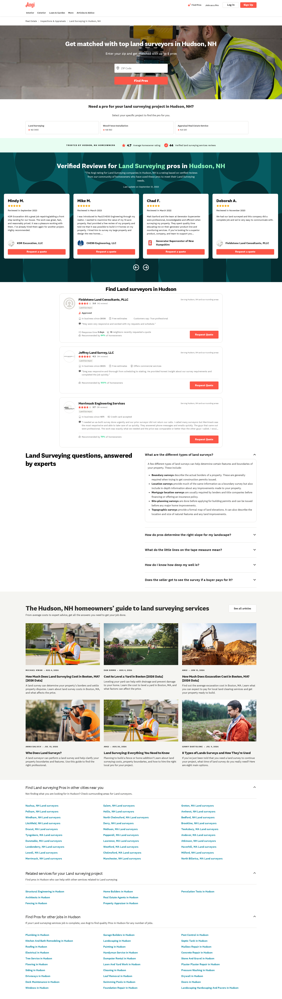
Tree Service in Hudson (38, 958)
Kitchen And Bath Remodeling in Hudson (49, 941)
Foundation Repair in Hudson (120, 988)
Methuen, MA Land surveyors (120, 829)
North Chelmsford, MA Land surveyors (126, 817)
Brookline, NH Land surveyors (199, 823)
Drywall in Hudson (192, 976)
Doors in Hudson (191, 982)
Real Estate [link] (31, 21)
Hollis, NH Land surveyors (118, 811)
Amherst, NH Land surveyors (198, 811)
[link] (11, 243)
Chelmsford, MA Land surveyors (122, 852)
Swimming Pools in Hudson (119, 982)
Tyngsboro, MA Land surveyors (43, 835)
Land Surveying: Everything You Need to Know (137, 753)
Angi (185, 670)
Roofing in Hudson (36, 946)
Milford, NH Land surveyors (197, 852)
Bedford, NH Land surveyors (198, 817)
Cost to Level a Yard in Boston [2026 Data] (133, 676)
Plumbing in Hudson (37, 935)
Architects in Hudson (37, 897)
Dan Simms (110, 670)
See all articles (242, 608)
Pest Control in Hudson (194, 935)
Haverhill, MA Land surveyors (198, 846)
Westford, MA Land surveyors (120, 846)
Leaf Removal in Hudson (117, 976)
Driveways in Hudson (37, 976)
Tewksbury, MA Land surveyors (199, 829)
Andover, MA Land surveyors (198, 835)
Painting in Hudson (114, 946)
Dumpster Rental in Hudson (119, 958)
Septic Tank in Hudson (194, 941)
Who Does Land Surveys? (43, 753)
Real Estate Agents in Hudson (120, 897)
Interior (30, 12)
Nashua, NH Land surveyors (41, 805)
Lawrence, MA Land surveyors (121, 841)
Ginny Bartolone (192, 746)
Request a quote (37, 251)
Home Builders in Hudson (118, 891)
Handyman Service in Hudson (120, 952)
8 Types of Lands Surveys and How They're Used (216, 753)
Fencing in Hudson (36, 903)
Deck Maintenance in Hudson (42, 982)
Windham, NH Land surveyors (43, 817)
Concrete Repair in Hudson (196, 952)
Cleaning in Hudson (114, 970)
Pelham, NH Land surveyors (41, 811)
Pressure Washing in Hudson (198, 970)
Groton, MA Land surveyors (197, 805)
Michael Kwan (34, 670)
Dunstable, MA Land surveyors (43, 841)
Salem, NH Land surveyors (119, 805)
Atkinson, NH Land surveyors (198, 841)
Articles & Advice (85, 12)
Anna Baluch (33, 746)
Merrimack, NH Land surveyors (43, 858)
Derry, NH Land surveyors (118, 823)
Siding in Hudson (35, 970)
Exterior (41, 12)
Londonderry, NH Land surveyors (44, 846)
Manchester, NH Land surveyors (122, 858)
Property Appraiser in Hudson (120, 903)
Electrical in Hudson (37, 952)
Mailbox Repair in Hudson (196, 946)
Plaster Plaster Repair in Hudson (200, 964)
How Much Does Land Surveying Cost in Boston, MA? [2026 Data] (63, 678)
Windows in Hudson (36, 988)
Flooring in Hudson (36, 964)
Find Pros (141, 81)
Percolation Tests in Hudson (197, 891)
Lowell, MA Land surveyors (41, 852)
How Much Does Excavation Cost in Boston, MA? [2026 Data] (215, 678)
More (70, 12)
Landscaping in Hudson (117, 941)
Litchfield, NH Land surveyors (42, 823)
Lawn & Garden (57, 12)
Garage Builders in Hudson (118, 935)
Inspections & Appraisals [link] (53, 21)
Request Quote (204, 334)
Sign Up (248, 5)
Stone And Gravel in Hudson (197, 958)
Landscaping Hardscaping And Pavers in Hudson (209, 988)
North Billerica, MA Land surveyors (202, 858)
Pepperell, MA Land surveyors (121, 835)
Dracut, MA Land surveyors (41, 829)
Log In (231, 5)
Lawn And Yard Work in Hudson (121, 964)
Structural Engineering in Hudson (44, 891)
